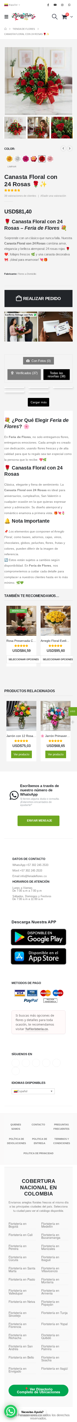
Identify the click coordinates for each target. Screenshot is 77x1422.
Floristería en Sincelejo (18, 1314)
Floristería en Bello (21, 1357)
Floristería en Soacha (50, 1358)
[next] (70, 149)
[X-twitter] (26, 1063)
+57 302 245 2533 (37, 865)
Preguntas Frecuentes (61, 1126)
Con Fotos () (41, 361)
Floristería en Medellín (50, 1224)
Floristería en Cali (21, 1235)
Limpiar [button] (11, 166)
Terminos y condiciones (61, 1141)
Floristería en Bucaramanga (50, 1236)
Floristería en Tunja (54, 1313)
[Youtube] (55, 5)
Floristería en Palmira (50, 1347)
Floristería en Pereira (18, 1247)
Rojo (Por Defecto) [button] (41, 158)
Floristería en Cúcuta (18, 1258)
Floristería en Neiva (22, 1301)
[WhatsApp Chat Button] (10, 1411)
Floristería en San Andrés (21, 1347)
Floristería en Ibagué (50, 1258)
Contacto (38, 1124)
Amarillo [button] (9, 158)
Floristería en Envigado (18, 1369)
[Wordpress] (46, 1063)
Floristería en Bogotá (18, 1224)
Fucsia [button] (25, 158)
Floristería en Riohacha (18, 1336)
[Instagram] (62, 5)
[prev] (63, 149)
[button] (7, 16)
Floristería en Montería (50, 1280)
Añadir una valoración (53, 195)
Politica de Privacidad (38, 1153)
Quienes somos (15, 1126)
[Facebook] (48, 5)
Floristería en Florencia (18, 1325)
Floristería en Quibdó (50, 1336)
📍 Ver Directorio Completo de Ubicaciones (38, 1390)
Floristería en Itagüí (54, 1368)
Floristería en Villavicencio (50, 1269)
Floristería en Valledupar (18, 1291)
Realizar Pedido (42, 298)
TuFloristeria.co (36, 1029)
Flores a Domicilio (27, 274)
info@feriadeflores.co (33, 876)
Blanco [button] (17, 158)
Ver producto (21, 754)
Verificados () (26, 373)
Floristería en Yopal (54, 1324)
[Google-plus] (36, 1063)
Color (9, 148)
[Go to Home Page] (5, 29)
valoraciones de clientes (20, 195)
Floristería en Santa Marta (22, 1269)
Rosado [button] (50, 158)
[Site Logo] (23, 17)
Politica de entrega (39, 1141)
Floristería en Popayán (50, 1302)
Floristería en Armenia (50, 1291)
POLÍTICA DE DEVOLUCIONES (16, 1141)
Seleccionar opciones (24, 659)
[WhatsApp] (70, 5)
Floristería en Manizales (50, 1247)
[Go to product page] (56, 621)
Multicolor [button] (33, 158)
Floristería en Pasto (22, 1279)
